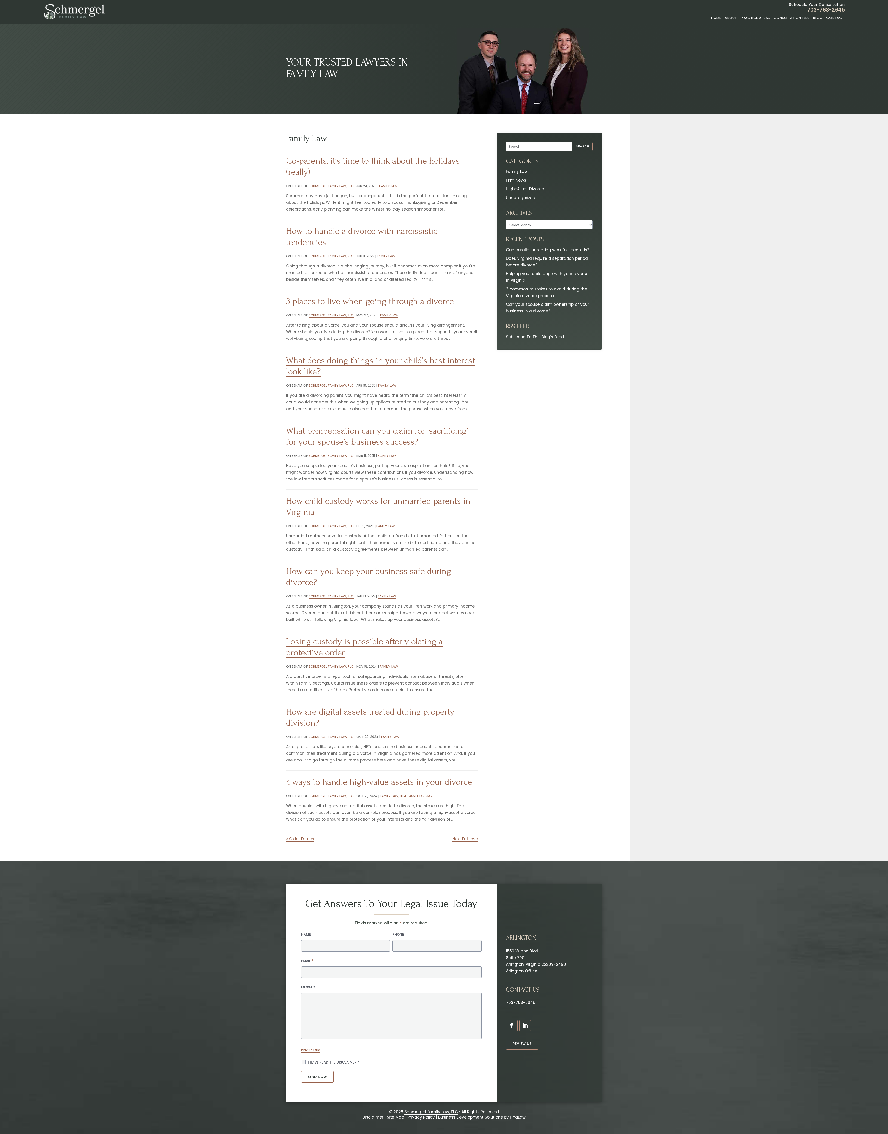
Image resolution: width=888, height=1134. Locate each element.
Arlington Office (521, 971)
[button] (882, 1107)
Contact (835, 17)
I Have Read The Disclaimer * (333, 1062)
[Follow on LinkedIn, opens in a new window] (525, 1025)
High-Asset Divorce (416, 796)
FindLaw (518, 1117)
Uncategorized (520, 197)
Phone (398, 934)
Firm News (516, 180)
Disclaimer (310, 1050)
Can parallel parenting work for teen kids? (547, 250)
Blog (818, 17)
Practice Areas (755, 17)
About (731, 17)
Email (307, 960)
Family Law (388, 186)
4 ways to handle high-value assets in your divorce (379, 782)
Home (716, 17)
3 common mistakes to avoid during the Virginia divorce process (546, 292)
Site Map (395, 1117)
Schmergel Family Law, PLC (331, 186)
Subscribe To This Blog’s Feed (535, 337)
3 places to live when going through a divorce (370, 301)
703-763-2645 (826, 9)
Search (582, 146)
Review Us (522, 1043)
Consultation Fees (792, 17)
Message (309, 987)
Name (306, 934)
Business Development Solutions (470, 1117)
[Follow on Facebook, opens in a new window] (512, 1025)
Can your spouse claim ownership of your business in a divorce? (547, 308)
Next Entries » (465, 839)
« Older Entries (300, 839)
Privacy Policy (421, 1117)
